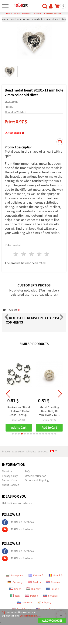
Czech (17, 589)
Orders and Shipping (37, 480)
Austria (37, 582)
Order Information (35, 476)
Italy (17, 595)
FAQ (27, 471)
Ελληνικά (38, 575)
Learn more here (28, 615)
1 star (16, 254)
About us (7, 471)
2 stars (24, 254)
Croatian (55, 582)
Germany (17, 582)
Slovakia (53, 595)
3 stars (32, 254)
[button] (13, 434)
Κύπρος (46, 602)
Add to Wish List (17, 112)
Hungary (36, 589)
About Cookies (10, 485)
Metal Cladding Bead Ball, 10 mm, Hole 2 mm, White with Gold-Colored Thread (49, 411)
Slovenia (27, 602)
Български (17, 575)
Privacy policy (10, 476)
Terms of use (9, 480)
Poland (34, 595)
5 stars (47, 254)
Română (58, 575)
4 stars (39, 254)
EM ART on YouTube (21, 529)
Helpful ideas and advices (17, 503)
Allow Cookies (52, 620)
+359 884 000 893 (53, 13)
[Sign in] (51, 6)
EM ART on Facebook (21, 522)
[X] (3, 612)
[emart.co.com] (19, 5)
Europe (55, 589)
